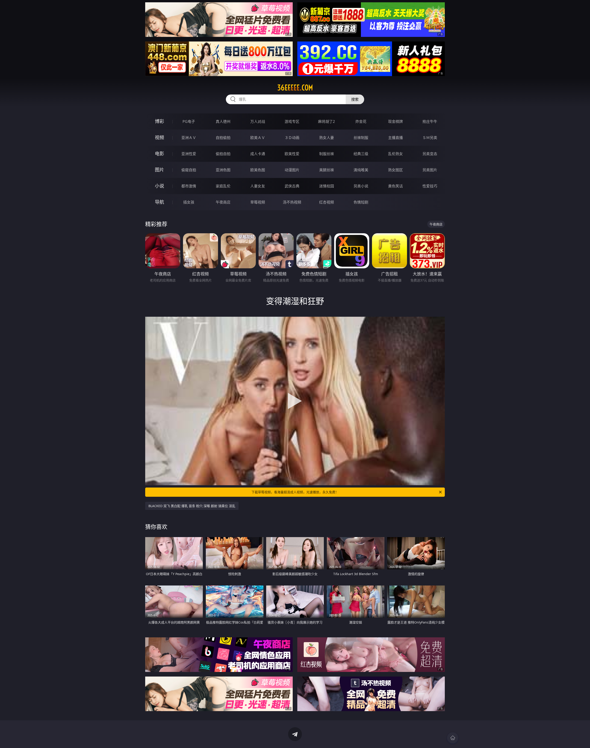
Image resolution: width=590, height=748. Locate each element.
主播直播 (395, 137)
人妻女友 (257, 186)
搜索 (355, 99)
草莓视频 (257, 202)
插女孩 (188, 202)
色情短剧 (361, 202)
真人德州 (223, 121)
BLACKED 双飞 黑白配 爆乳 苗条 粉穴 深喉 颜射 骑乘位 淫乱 (191, 506)
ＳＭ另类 (429, 137)
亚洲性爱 (188, 153)
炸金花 (360, 121)
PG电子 (189, 121)
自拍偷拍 (223, 137)
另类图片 (429, 169)
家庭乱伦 (223, 186)
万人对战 (257, 121)
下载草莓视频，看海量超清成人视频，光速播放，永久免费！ (295, 492)
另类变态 (429, 153)
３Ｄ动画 (292, 137)
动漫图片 (292, 169)
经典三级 (361, 153)
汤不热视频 (292, 202)
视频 (159, 137)
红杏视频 (326, 202)
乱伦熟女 (395, 153)
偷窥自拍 (188, 169)
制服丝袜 (326, 153)
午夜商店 (223, 202)
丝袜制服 (361, 137)
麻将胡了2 (326, 121)
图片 (159, 170)
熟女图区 (395, 169)
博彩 (159, 121)
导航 (159, 202)
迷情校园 (326, 186)
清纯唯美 (361, 169)
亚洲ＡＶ (188, 137)
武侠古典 (292, 186)
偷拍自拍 (223, 153)
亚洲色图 (223, 169)
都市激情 (188, 186)
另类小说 (361, 186)
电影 (159, 154)
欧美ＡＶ (257, 137)
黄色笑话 (395, 186)
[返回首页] (452, 737)
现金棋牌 (395, 121)
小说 (159, 186)
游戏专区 (292, 121)
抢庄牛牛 (429, 121)
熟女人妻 (326, 137)
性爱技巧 (429, 186)
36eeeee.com (295, 87)
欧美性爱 (292, 153)
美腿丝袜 (326, 169)
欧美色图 (257, 169)
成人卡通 (257, 153)
